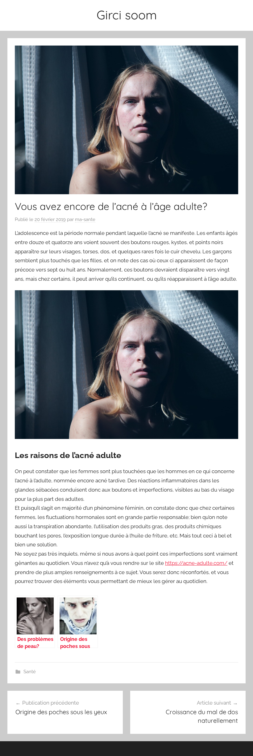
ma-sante (85, 219)
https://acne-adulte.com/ (196, 563)
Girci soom (127, 14)
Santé (29, 671)
